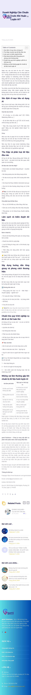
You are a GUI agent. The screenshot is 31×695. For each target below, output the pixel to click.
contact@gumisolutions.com (16, 686)
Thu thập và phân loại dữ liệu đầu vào (15, 52)
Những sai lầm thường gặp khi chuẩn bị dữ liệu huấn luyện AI (15, 65)
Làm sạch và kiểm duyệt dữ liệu (13, 54)
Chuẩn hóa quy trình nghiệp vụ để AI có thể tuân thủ (15, 61)
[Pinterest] (7, 494)
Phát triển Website (7, 652)
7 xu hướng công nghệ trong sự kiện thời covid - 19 (19, 586)
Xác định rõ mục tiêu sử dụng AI (13, 50)
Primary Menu (27, 16)
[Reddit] (15, 494)
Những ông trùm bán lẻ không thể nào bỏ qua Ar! (18, 569)
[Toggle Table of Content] (26, 47)
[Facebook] (2, 494)
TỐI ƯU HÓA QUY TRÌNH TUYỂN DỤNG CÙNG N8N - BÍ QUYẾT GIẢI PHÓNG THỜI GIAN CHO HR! (18, 550)
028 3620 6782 (12, 683)
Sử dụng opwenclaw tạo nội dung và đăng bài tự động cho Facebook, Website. (19, 539)
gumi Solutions (6, 443)
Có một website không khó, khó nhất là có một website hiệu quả (18, 577)
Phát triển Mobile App (8, 656)
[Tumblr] (10, 494)
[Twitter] (5, 494)
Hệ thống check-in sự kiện (16, 530)
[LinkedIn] (12, 494)
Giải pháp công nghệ (8, 660)
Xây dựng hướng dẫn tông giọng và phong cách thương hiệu (14, 57)
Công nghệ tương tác (8, 648)
